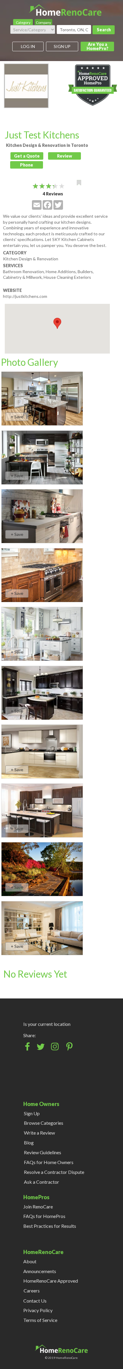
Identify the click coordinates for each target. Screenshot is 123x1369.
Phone (26, 164)
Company (43, 22)
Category (23, 22)
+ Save (17, 416)
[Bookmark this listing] (79, 183)
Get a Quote (27, 155)
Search (104, 29)
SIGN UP (62, 46)
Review (64, 155)
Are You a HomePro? (97, 46)
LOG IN (28, 46)
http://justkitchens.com (25, 296)
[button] (57, 323)
